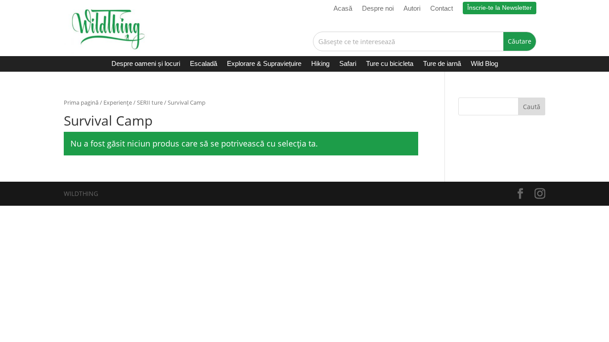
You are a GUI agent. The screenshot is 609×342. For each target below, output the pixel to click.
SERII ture (150, 102)
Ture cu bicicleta (389, 64)
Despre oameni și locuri (145, 64)
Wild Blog (484, 64)
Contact (441, 8)
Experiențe (117, 102)
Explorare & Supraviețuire (264, 64)
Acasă (342, 8)
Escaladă (203, 64)
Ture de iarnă (442, 64)
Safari (347, 64)
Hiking (320, 64)
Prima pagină (81, 102)
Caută (531, 106)
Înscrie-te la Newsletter (499, 7)
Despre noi (378, 8)
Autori (411, 8)
